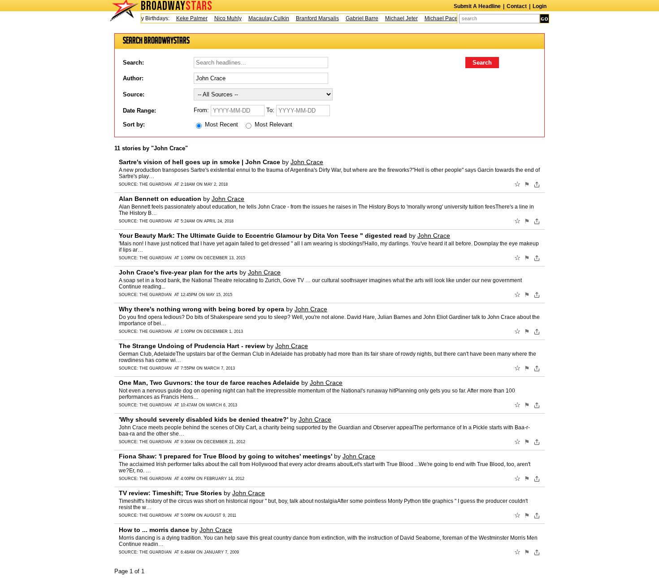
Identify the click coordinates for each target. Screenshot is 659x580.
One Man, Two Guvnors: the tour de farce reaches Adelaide (209, 382)
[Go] (544, 18)
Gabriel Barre (357, 18)
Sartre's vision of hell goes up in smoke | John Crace (199, 162)
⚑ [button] (527, 184)
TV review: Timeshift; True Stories (170, 493)
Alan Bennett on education (160, 198)
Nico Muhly (223, 18)
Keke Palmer (187, 18)
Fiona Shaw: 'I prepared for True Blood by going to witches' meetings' (225, 456)
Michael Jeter (396, 18)
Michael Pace (436, 18)
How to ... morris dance (154, 529)
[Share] (536, 184)
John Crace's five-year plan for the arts (178, 272)
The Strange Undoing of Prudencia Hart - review (192, 345)
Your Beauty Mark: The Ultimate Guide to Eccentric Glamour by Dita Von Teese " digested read (263, 235)
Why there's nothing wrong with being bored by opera (201, 309)
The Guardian (155, 184)
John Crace (306, 162)
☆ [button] (517, 184)
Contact (517, 6)
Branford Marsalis (312, 18)
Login (539, 6)
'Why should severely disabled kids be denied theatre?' (203, 419)
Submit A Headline (477, 6)
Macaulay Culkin (263, 18)
